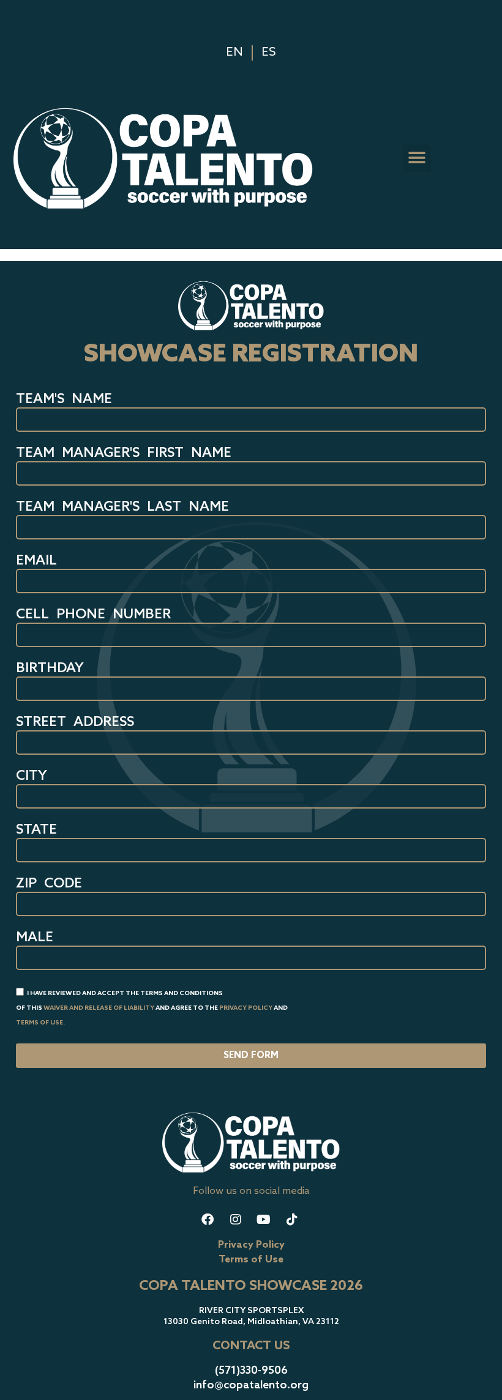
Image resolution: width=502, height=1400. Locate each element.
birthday (50, 669)
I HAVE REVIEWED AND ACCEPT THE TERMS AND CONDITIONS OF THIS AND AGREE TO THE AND (152, 1008)
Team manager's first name (123, 453)
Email (36, 561)
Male (34, 938)
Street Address (75, 723)
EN (234, 52)
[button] (417, 158)
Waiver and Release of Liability (98, 1008)
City (31, 776)
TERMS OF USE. (40, 1022)
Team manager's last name (122, 507)
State (36, 830)
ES (268, 52)
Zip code (49, 884)
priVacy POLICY (245, 1008)
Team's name (64, 400)
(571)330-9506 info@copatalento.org (251, 1377)
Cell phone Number (93, 615)
